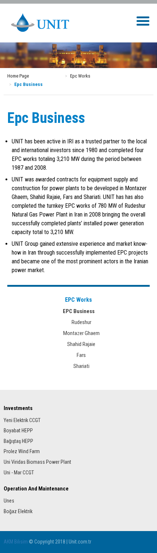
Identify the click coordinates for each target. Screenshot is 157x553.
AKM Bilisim (16, 542)
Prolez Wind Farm (22, 451)
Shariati (78, 366)
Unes (9, 501)
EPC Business (79, 311)
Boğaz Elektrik (18, 511)
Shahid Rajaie (78, 344)
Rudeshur (78, 322)
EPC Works (78, 299)
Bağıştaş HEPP (18, 441)
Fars (78, 355)
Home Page (18, 76)
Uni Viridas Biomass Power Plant (37, 462)
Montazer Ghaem (79, 333)
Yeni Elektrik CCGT (22, 420)
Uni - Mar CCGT (19, 472)
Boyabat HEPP (18, 430)
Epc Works (80, 76)
